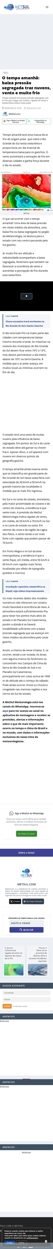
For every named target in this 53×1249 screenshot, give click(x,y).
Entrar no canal (27, 833)
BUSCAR (28, 930)
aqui (5, 711)
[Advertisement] (26, 41)
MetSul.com (14, 114)
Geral (5, 73)
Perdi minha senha (20, 1006)
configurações (32, 1238)
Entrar (7, 1006)
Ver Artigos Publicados (34, 901)
